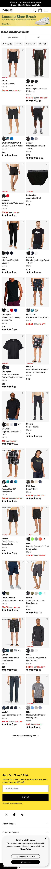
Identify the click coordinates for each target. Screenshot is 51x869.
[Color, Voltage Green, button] (32, 539)
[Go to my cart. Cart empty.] (40, 10)
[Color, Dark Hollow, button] (12, 708)
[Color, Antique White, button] (36, 310)
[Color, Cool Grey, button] (36, 539)
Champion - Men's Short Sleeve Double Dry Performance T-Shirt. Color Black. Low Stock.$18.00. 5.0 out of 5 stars (13, 361)
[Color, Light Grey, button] (36, 593)
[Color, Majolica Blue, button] (32, 310)
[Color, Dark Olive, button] (32, 482)
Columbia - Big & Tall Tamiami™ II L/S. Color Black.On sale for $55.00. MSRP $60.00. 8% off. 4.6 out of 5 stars (13, 418)
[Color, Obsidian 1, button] (12, 482)
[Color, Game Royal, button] (32, 708)
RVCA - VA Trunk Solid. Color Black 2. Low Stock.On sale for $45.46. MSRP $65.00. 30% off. (13, 75)
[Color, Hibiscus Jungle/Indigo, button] (8, 139)
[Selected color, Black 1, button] (4, 253)
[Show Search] (34, 10)
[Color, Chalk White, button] (36, 482)
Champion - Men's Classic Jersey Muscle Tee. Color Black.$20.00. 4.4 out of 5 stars (13, 304)
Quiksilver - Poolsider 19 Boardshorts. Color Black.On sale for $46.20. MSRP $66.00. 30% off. (37, 304)
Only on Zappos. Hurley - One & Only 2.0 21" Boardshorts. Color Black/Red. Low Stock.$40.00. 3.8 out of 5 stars (13, 531)
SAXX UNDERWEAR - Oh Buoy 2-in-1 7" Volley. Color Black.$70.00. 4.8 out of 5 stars (13, 132)
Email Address (11, 788)
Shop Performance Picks (29, 5)
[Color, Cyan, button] (16, 482)
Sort (38, 37)
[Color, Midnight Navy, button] (40, 708)
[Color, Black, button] (8, 253)
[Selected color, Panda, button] (4, 708)
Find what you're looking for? (24, 736)
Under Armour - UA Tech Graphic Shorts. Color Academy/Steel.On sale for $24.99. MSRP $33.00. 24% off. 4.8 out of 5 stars (13, 587)
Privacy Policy (25, 849)
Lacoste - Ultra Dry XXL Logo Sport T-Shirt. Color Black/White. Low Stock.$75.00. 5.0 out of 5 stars (37, 247)
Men (17, 44)
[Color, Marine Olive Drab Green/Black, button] (8, 593)
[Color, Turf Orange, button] (40, 539)
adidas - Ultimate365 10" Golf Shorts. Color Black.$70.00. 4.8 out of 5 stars (37, 132)
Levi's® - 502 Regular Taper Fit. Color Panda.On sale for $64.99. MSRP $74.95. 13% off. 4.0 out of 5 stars (13, 701)
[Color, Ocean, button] (8, 650)
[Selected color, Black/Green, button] (4, 196)
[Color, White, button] (8, 310)
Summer (29, 44)
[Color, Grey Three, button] (36, 139)
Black (41, 44)
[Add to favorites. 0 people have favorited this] (22, 49)
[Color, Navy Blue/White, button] (32, 253)
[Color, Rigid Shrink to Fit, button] (36, 81)
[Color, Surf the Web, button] (16, 310)
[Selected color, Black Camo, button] (4, 650)
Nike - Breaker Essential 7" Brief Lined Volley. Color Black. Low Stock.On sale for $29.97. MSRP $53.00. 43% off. (37, 531)
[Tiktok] (14, 814)
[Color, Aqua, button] (40, 593)
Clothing (5, 44)
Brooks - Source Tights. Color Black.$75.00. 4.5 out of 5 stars (37, 418)
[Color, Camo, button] (12, 650)
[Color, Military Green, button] (32, 593)
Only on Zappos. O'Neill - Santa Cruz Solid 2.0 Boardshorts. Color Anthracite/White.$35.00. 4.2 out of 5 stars (37, 587)
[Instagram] (6, 814)
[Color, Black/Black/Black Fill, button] (32, 81)
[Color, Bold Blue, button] (12, 139)
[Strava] (22, 814)
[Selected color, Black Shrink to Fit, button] (28, 81)
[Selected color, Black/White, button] (28, 253)
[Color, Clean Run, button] (16, 708)
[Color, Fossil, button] (8, 424)
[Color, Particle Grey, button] (36, 708)
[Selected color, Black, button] (4, 139)
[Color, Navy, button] (8, 367)
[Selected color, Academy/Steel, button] (4, 593)
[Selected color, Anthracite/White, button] (28, 593)
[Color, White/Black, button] (36, 253)
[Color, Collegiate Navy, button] (32, 139)
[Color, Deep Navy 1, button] (12, 253)
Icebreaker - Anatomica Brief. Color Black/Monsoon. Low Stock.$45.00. (37, 189)
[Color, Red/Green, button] (8, 196)
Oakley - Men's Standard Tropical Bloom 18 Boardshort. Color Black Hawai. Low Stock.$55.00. (37, 361)
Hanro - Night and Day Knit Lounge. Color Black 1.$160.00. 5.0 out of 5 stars (13, 247)
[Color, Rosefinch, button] (8, 708)
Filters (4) (15, 37)
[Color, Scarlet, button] (12, 310)
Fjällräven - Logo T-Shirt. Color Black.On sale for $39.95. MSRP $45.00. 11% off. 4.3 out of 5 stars (37, 475)
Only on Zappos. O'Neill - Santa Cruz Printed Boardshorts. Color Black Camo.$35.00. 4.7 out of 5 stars (13, 644)
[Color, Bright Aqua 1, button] (8, 482)
